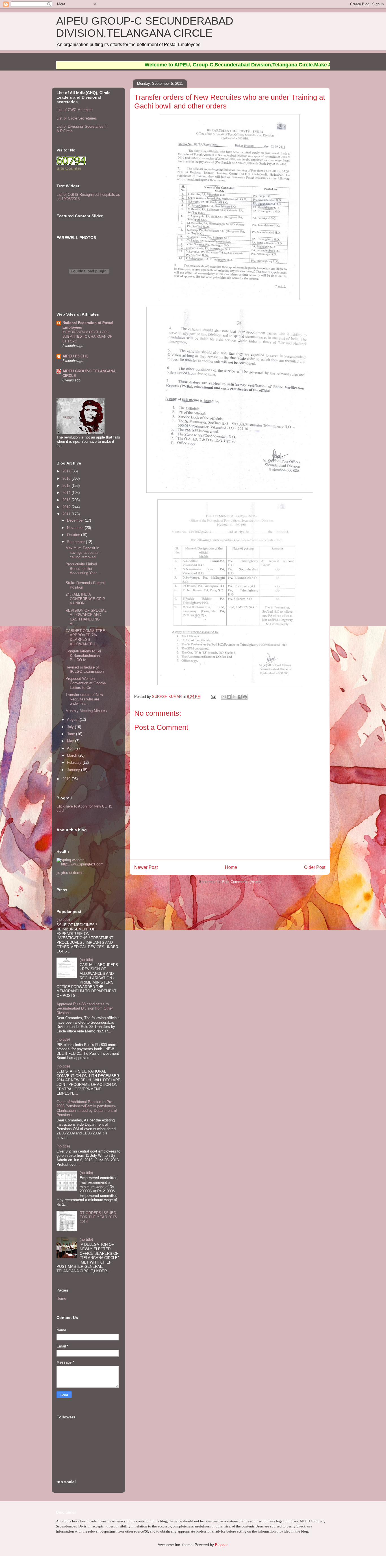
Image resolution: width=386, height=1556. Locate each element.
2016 (66, 478)
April (71, 748)
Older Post (314, 867)
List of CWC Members (75, 110)
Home (231, 867)
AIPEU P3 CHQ (75, 356)
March (72, 755)
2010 (66, 779)
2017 (66, 471)
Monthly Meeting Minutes (86, 711)
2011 (66, 514)
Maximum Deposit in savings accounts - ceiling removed (83, 552)
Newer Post (146, 867)
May (71, 741)
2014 (66, 493)
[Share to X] (234, 697)
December (76, 520)
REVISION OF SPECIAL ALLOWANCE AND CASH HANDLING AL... (86, 617)
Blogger (221, 1545)
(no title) (63, 919)
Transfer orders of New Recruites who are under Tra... (84, 699)
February (75, 762)
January (74, 770)
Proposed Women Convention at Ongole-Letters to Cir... (86, 682)
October (74, 535)
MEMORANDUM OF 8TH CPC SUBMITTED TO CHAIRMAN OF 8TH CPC (87, 336)
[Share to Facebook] (239, 697)
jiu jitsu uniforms (70, 873)
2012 (66, 507)
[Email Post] (213, 697)
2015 (66, 485)
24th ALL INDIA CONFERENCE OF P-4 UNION (86, 598)
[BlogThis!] (229, 697)
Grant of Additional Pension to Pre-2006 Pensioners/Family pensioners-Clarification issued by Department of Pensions (87, 1108)
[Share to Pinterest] (245, 697)
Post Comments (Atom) (241, 882)
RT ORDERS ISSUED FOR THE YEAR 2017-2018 (98, 1217)
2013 (66, 500)
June (71, 734)
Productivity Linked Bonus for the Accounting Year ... (83, 568)
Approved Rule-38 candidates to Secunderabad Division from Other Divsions (85, 1008)
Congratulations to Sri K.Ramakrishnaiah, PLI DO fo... (83, 655)
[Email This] (223, 697)
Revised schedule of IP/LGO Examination (85, 669)
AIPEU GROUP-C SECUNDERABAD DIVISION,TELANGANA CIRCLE (144, 27)
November (76, 528)
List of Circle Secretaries (77, 118)
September (76, 542)
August (73, 719)
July (71, 727)
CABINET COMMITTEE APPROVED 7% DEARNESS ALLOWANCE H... (85, 637)
